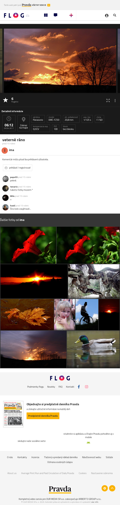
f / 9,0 (99, 119)
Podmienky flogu (35, 387)
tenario (14, 186)
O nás (10, 457)
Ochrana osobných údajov (60, 462)
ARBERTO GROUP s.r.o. (89, 499)
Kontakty (22, 457)
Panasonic (38, 119)
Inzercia (35, 457)
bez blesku (68, 128)
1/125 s (87, 119)
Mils (12, 196)
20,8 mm (71, 119)
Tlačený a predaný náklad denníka (61, 457)
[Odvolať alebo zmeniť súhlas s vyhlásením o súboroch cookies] (105, 488)
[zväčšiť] (108, 100)
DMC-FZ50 (54, 119)
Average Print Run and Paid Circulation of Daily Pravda (47, 473)
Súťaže (109, 457)
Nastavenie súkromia (102, 473)
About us (12, 473)
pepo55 (14, 177)
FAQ (60, 387)
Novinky (51, 387)
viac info (94, 501)
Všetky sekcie (39, 5)
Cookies (83, 473)
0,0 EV (40, 128)
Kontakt (70, 387)
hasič (12, 205)
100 (56, 128)
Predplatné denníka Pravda (43, 416)
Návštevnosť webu (91, 457)
